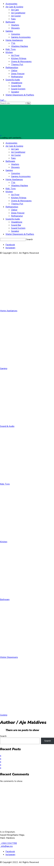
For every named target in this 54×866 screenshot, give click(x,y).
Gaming (9, 31)
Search (29, 239)
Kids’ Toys (11, 49)
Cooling (3, 715)
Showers (15, 28)
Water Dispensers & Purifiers (20, 94)
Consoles (15, 34)
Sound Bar (16, 85)
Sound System (18, 88)
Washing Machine (19, 46)
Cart (3, 100)
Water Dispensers (9, 657)
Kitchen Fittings (18, 58)
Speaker (15, 91)
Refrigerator (17, 76)
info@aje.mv (6, 846)
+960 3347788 (8, 843)
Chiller (14, 70)
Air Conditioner (18, 12)
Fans (13, 18)
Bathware (10, 21)
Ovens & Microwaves (21, 61)
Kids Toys (5, 484)
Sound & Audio (13, 79)
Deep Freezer (18, 73)
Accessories (11, 3)
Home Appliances (14, 40)
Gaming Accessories (21, 37)
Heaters (15, 25)
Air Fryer (15, 55)
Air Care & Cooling (14, 6)
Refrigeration (12, 67)
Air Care (15, 9)
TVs (13, 43)
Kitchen (9, 52)
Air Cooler (16, 15)
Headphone (16, 82)
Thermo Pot (17, 64)
